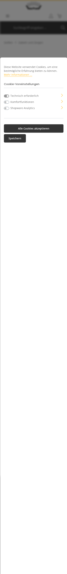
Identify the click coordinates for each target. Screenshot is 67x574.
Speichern (15, 138)
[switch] (6, 102)
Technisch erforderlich (24, 95)
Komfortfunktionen (22, 102)
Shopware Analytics (22, 108)
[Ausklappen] (62, 95)
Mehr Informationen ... (18, 74)
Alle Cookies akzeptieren (33, 128)
